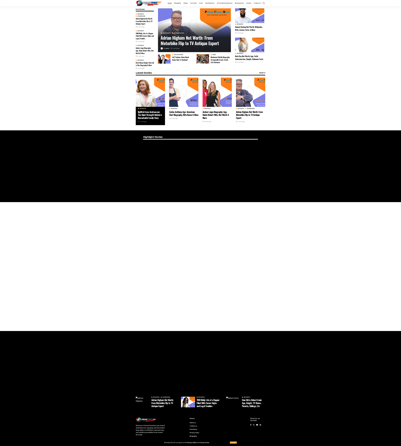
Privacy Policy (192, 442)
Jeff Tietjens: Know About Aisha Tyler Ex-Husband (180, 58)
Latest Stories (144, 72)
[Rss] (260, 424)
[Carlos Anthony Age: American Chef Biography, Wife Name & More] (183, 92)
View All (261, 72)
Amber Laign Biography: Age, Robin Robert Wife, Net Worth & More (145, 50)
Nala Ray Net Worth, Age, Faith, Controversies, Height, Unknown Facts (249, 57)
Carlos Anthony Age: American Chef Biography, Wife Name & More (183, 113)
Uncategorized (178, 54)
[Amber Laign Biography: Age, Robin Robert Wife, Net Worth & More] (217, 92)
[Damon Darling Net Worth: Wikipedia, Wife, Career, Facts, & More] (249, 15)
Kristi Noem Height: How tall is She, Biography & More (145, 64)
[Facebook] (250, 424)
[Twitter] (254, 424)
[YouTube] (257, 424)
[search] (264, 3)
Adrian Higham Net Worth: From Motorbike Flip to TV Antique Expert (144, 21)
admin (167, 48)
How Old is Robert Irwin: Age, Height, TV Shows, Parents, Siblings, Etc (252, 403)
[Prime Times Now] (149, 3)
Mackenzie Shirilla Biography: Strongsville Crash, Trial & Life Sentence (220, 60)
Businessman (141, 16)
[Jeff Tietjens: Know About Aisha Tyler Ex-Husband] (164, 59)
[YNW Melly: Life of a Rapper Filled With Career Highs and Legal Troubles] (188, 402)
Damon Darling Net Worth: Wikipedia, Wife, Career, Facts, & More (248, 28)
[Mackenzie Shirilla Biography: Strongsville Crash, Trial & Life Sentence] (203, 59)
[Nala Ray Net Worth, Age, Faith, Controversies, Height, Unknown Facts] (249, 45)
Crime (214, 54)
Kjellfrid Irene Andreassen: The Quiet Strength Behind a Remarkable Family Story (150, 114)
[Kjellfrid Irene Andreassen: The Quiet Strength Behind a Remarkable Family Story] (150, 92)
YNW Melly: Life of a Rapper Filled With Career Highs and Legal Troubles (145, 36)
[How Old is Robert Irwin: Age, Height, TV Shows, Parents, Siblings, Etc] (233, 402)
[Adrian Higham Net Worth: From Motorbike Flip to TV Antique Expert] (250, 92)
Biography (141, 14)
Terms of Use (204, 442)
